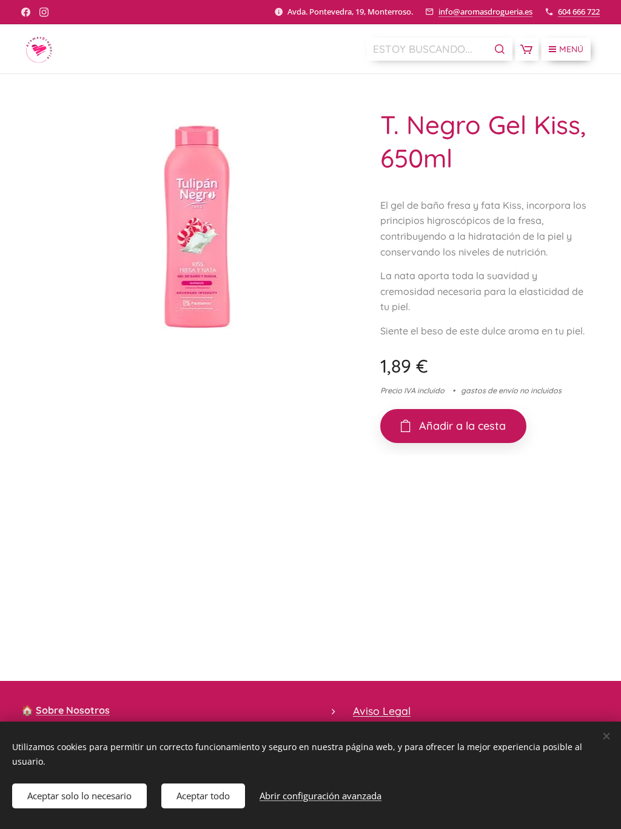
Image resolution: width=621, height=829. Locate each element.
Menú (571, 49)
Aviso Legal (382, 710)
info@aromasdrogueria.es (485, 11)
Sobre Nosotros (73, 710)
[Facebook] (25, 12)
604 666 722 (579, 11)
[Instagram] (44, 12)
